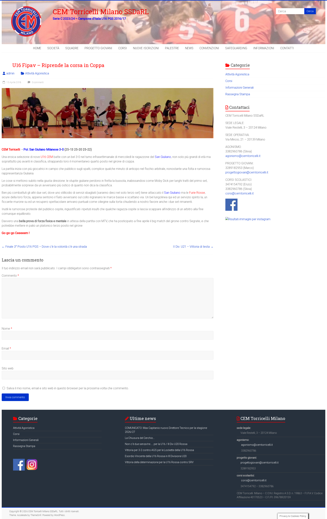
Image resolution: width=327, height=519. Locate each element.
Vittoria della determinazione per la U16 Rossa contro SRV (159, 462)
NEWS (189, 48)
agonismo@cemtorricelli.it (242, 156)
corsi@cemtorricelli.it (239, 193)
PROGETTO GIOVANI (98, 48)
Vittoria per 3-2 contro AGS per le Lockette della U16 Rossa (159, 450)
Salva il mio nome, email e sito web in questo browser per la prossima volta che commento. (68, 388)
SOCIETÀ (53, 48)
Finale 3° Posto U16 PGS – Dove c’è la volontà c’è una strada (44, 246)
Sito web (7, 368)
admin (10, 73)
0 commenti (37, 82)
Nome (7, 328)
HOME (37, 48)
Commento (10, 275)
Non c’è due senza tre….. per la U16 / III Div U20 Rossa (156, 444)
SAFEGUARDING (236, 48)
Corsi (228, 81)
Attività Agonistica (37, 73)
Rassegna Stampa (237, 94)
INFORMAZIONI (263, 48)
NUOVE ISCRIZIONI (146, 48)
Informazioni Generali (239, 87)
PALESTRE (172, 48)
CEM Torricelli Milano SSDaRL (101, 11)
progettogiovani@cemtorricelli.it (246, 172)
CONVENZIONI (209, 48)
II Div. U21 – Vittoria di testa (193, 246)
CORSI (122, 48)
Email (6, 348)
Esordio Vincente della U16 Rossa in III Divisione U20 (156, 456)
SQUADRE (72, 48)
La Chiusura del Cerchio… (140, 437)
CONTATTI (287, 48)
